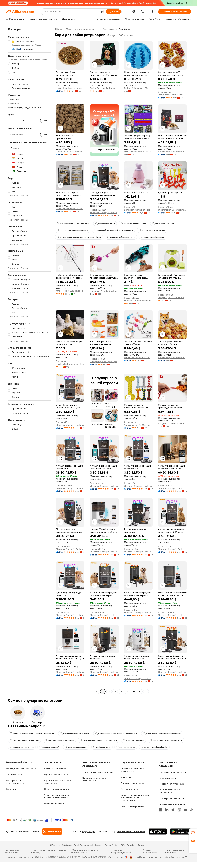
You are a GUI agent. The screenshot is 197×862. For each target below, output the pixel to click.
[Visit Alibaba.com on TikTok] (191, 810)
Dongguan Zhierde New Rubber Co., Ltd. (104, 291)
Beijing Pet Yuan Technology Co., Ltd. (104, 88)
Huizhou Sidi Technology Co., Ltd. (70, 364)
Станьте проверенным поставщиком (170, 791)
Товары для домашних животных (82, 29)
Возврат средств (129, 789)
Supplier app (88, 831)
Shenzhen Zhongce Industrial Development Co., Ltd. (138, 300)
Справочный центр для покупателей (132, 770)
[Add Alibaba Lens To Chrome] (52, 831)
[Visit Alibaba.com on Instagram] (179, 810)
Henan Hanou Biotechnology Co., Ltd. (70, 151)
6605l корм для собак (164, 223)
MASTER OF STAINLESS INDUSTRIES (70, 291)
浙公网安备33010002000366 (148, 857)
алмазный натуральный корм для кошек (115, 230)
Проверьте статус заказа (171, 784)
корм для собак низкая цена (122, 237)
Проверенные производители (97, 772)
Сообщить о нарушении (132, 806)
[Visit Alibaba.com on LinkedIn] (167, 810)
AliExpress (55, 845)
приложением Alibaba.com (131, 831)
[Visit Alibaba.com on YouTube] (185, 810)
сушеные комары (127, 747)
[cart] (143, 12)
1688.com (67, 845)
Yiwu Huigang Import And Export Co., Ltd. (138, 151)
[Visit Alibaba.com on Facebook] (161, 810)
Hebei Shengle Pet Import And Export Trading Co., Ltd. (172, 151)
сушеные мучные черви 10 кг (26, 740)
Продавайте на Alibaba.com (172, 772)
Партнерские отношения (171, 798)
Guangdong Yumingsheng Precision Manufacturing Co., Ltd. (104, 361)
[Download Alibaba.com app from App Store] (158, 831)
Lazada (98, 845)
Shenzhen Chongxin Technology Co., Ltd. (104, 212)
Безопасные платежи (55, 768)
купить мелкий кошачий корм (61, 740)
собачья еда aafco (106, 223)
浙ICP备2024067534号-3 (177, 857)
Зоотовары (108, 29)
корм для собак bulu (135, 740)
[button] (103, 12)
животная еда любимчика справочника (163, 733)
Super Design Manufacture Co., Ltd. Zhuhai (172, 210)
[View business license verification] (126, 857)
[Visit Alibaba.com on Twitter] (173, 810)
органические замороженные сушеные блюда (80, 237)
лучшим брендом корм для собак (74, 223)
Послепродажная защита (56, 789)
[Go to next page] (146, 691)
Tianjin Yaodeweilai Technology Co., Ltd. (172, 94)
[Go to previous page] (96, 691)
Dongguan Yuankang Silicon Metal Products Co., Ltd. (138, 210)
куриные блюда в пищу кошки (76, 733)
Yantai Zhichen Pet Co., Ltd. (137, 357)
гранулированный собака (135, 223)
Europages (143, 845)
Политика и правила (54, 803)
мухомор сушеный (50, 747)
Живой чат (126, 777)
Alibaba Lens (22, 831)
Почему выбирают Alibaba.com (21, 768)
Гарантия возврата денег (56, 774)
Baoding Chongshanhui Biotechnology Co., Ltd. (70, 208)
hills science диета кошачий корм (167, 740)
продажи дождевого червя (153, 230)
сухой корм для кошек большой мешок (100, 740)
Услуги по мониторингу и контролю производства (56, 796)
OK (45, 120)
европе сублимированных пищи (74, 230)
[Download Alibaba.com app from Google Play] (180, 831)
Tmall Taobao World (83, 845)
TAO (123, 845)
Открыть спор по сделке (133, 783)
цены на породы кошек (23, 747)
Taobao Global (111, 845)
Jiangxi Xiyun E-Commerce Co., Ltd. (172, 297)
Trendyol (131, 845)
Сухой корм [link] (124, 29)
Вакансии (11, 789)
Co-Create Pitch (14, 774)
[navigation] (29, 361)
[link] (193, 833)
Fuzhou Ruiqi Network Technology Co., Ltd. (138, 88)
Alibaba (58, 29)
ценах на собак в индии (154, 237)
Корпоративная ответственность (15, 781)
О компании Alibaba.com (19, 762)
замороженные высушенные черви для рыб (117, 733)
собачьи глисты (103, 747)
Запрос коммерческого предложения (94, 779)
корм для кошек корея (77, 747)
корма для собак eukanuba (156, 747)
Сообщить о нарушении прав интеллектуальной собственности (135, 798)
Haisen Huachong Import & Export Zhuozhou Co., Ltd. (70, 88)
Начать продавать (167, 778)
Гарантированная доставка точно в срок (57, 781)
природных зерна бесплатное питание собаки (33, 733)
